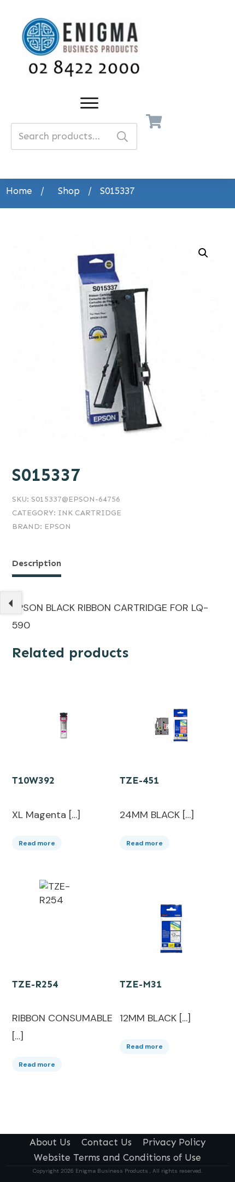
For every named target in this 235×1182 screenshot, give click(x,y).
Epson (57, 526)
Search (122, 136)
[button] (203, 253)
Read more (37, 843)
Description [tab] (36, 563)
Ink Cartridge (89, 513)
